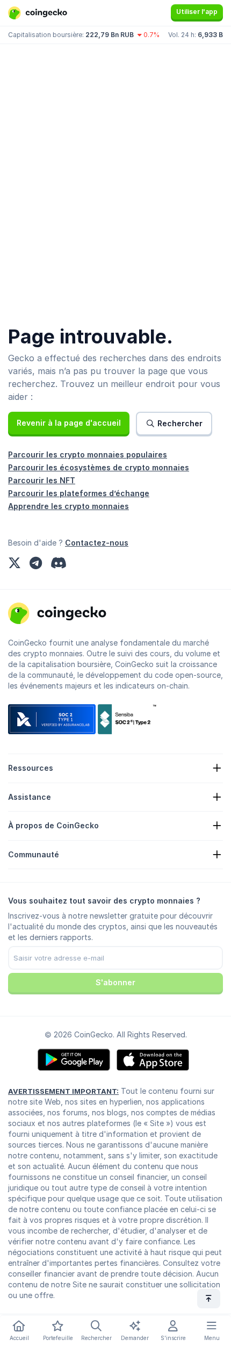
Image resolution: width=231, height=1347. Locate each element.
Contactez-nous (96, 542)
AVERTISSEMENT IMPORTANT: (63, 1091)
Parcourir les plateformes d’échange (78, 493)
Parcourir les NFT (41, 480)
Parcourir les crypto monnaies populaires (87, 454)
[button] (68, 423)
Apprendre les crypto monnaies (68, 506)
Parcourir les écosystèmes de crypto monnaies (98, 467)
